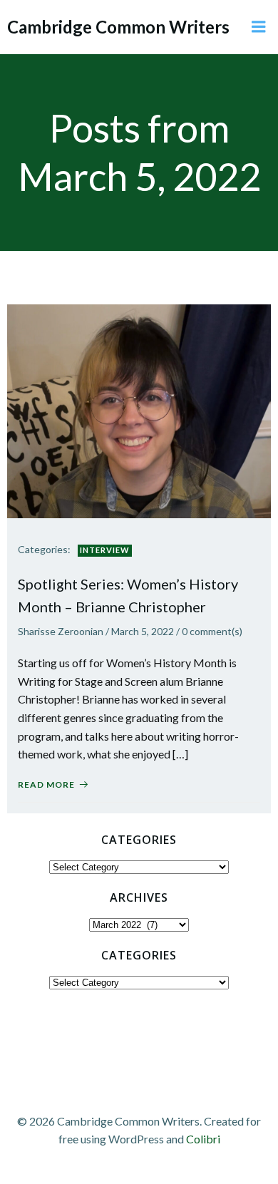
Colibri (203, 1139)
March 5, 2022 (142, 631)
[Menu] (259, 27)
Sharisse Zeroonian (60, 631)
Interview (105, 550)
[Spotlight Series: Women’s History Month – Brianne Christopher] (139, 409)
